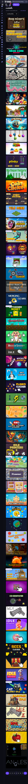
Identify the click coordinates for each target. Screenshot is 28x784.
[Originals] (2, 18)
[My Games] (6, 4)
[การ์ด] (2, 30)
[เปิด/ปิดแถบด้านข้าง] (2, 1)
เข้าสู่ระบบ (16, 4)
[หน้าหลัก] (2, 6)
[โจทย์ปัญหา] (2, 42)
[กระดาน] (2, 28)
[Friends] (2, 4)
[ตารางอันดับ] (2, 22)
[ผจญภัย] (2, 47)
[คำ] (2, 40)
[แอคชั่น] (2, 58)
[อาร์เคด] (2, 56)
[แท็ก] (2, 62)
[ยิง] (2, 49)
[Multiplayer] (2, 20)
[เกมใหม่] (2, 11)
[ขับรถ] (2, 35)
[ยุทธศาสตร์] (2, 51)
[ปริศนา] (2, 44)
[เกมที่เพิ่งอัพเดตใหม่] (2, 15)
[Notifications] (10, 4)
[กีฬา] (2, 33)
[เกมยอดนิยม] (2, 13)
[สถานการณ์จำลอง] (2, 54)
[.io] (2, 26)
